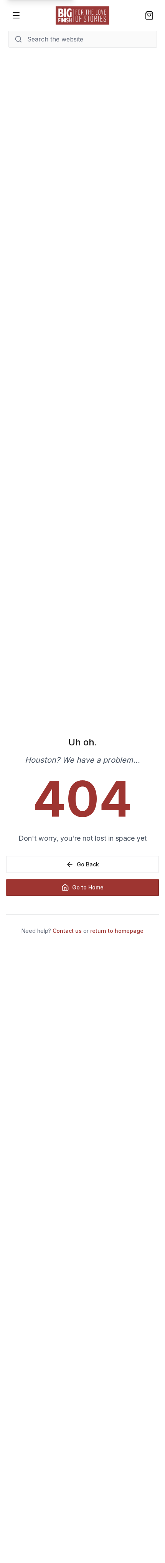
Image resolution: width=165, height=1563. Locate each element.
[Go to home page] (82, 15)
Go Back (88, 864)
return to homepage (117, 930)
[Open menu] (16, 15)
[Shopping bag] (149, 15)
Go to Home (88, 887)
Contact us (67, 930)
